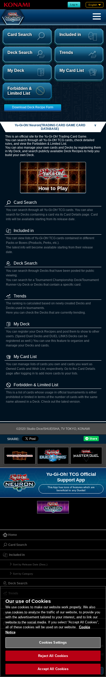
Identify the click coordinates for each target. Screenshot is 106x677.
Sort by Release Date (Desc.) (30, 564)
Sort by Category (23, 573)
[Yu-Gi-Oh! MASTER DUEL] (86, 456)
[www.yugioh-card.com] (20, 456)
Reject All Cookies (53, 656)
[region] (53, 631)
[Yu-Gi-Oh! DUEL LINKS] (53, 456)
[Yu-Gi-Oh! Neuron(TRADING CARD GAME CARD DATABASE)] (13, 17)
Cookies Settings (53, 642)
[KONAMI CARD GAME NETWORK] (53, 507)
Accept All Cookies (53, 669)
